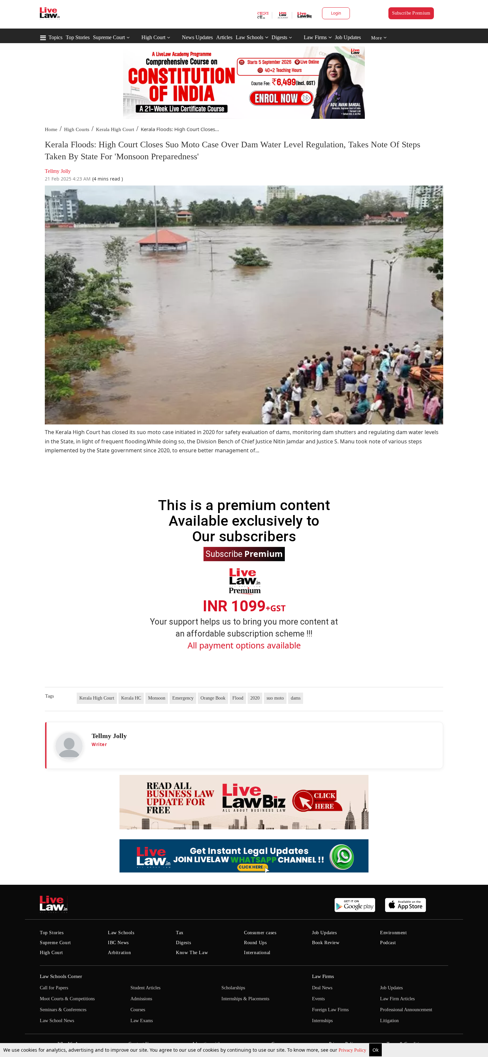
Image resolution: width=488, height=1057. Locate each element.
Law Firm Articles (397, 998)
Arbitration (119, 952)
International (257, 952)
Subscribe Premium (411, 13)
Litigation (389, 1020)
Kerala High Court (115, 129)
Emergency (183, 698)
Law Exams (141, 1020)
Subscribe (244, 553)
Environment (393, 932)
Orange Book (213, 698)
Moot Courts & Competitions (67, 998)
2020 (255, 698)
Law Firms (315, 37)
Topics (55, 37)
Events (318, 998)
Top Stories (78, 37)
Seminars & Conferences (63, 1009)
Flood (237, 698)
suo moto (275, 698)
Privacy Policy (353, 1050)
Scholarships (233, 987)
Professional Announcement (406, 1009)
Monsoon (156, 698)
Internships (322, 1020)
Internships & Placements (245, 998)
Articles (224, 37)
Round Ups (255, 942)
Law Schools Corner (61, 976)
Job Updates (348, 37)
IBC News (118, 942)
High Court (153, 37)
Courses (137, 1009)
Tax (180, 932)
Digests (279, 37)
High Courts (76, 129)
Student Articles (145, 987)
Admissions (141, 998)
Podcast (388, 942)
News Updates (197, 37)
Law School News (57, 1020)
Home (51, 129)
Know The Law (192, 952)
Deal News (322, 987)
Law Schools (249, 37)
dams (295, 698)
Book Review (326, 942)
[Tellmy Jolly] (69, 746)
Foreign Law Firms (330, 1009)
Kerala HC (131, 698)
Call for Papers (54, 987)
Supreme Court (109, 37)
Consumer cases (260, 932)
